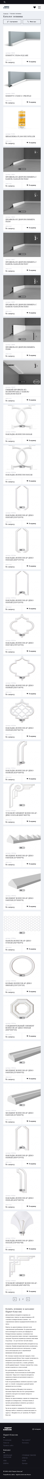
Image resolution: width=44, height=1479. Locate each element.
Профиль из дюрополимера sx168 (20, 348)
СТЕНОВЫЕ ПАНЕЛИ (29, 1455)
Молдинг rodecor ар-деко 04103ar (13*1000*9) (19, 899)
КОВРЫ (5, 1463)
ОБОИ (24, 1461)
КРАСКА (25, 1458)
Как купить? (26, 1440)
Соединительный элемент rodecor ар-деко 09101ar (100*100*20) (20, 1028)
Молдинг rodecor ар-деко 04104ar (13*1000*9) (19, 857)
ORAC (5, 1461)
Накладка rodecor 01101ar (19, 434)
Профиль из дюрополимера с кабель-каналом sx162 (21, 178)
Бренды (24, 1463)
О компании (7, 1440)
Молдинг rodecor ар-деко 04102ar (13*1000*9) (19, 1114)
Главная (5, 13)
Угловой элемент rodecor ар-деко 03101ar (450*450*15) (21, 1284)
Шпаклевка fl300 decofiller (20, 136)
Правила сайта (8, 1445)
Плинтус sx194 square (17, 55)
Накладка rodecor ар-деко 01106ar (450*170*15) (20, 1156)
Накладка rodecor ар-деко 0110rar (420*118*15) (20, 771)
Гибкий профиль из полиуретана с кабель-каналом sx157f (18, 392)
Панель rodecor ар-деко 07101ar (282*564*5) (18, 942)
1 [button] (20, 169)
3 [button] (24, 169)
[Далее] (28, 1299)
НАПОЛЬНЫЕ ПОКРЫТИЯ (7, 1456)
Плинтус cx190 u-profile (18, 96)
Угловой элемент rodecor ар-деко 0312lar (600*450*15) (21, 814)
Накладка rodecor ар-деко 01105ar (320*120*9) (20, 601)
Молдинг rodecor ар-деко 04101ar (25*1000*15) (19, 1071)
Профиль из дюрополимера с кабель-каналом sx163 (21, 305)
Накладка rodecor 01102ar (19, 475)
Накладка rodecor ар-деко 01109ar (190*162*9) (20, 729)
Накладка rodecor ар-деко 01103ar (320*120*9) (20, 516)
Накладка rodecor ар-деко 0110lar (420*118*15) (20, 1199)
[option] (22, 38)
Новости (6, 1443)
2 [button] (22, 169)
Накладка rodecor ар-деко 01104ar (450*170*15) (20, 559)
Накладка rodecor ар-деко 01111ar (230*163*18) (20, 1241)
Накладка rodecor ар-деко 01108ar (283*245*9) (20, 686)
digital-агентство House (23, 1474)
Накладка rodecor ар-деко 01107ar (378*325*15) (20, 644)
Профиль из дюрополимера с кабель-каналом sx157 (21, 263)
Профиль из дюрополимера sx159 (20, 220)
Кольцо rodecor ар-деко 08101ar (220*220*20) (19, 984)
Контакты (25, 1443)
